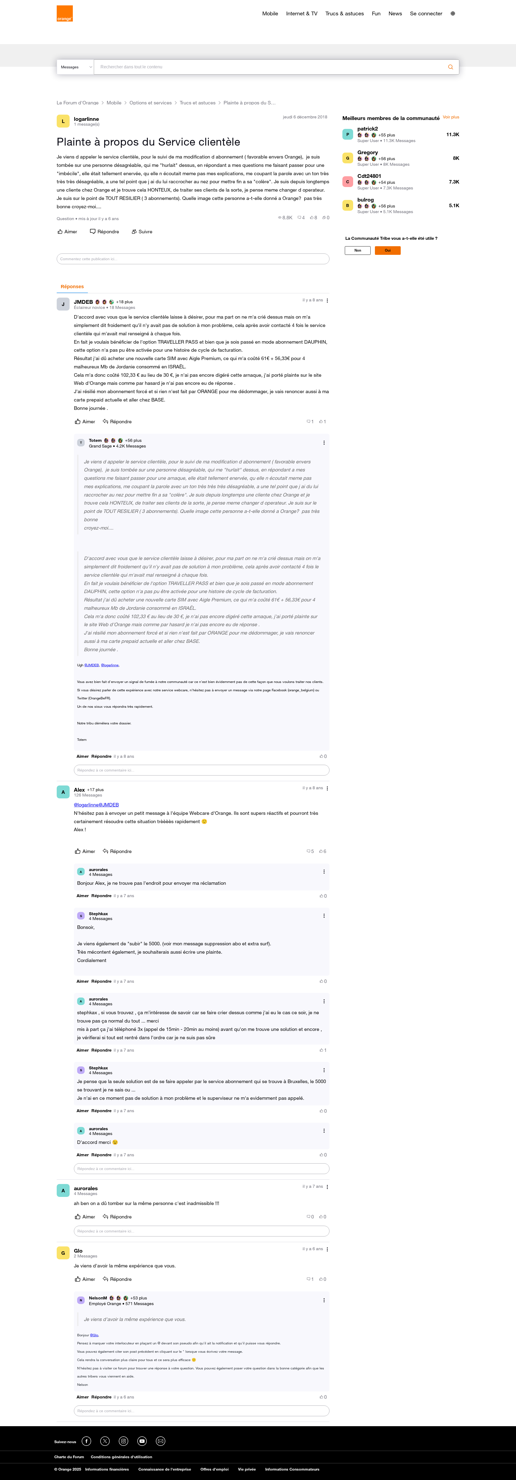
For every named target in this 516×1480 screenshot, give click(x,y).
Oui (388, 250)
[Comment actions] (327, 300)
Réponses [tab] (72, 286)
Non (357, 250)
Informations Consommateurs (292, 1469)
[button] (83, 756)
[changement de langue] (452, 13)
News (395, 13)
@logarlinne (110, 665)
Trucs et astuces (198, 102)
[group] (285, 217)
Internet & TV (301, 13)
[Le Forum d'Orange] (65, 13)
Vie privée (247, 1469)
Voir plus (451, 117)
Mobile (270, 13)
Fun (376, 13)
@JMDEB (91, 665)
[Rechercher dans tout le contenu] (451, 67)
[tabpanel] (193, 857)
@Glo (94, 1335)
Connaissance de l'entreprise (164, 1469)
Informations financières (107, 1469)
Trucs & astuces (344, 13)
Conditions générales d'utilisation (121, 1456)
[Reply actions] (324, 442)
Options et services (151, 102)
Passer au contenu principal (28, 4)
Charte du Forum (69, 1456)
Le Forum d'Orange (78, 102)
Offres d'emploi (214, 1469)
